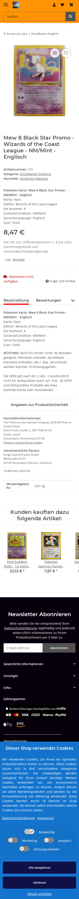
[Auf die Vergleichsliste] (55, 53)
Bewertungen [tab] (48, 300)
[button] (54, 4)
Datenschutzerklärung (20, 628)
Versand (19, 259)
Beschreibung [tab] (16, 300)
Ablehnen (39, 882)
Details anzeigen (39, 894)
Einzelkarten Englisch (35, 174)
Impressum (45, 818)
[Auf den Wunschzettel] (66, 53)
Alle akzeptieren (39, 868)
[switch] (29, 831)
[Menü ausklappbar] (6, 2)
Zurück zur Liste (17, 34)
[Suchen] (70, 16)
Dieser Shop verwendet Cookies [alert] (39, 748)
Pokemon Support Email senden (23, 442)
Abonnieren (59, 648)
